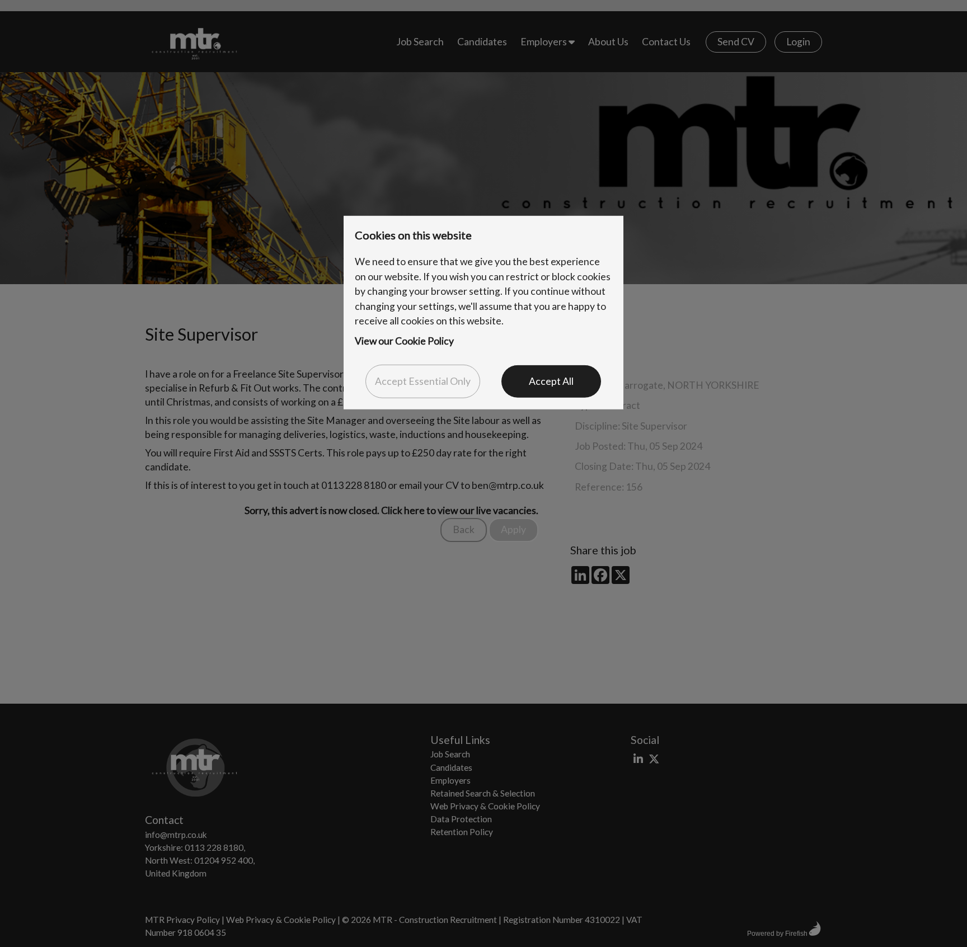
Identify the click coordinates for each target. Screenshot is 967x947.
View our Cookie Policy (404, 341)
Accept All (551, 381)
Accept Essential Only (423, 381)
